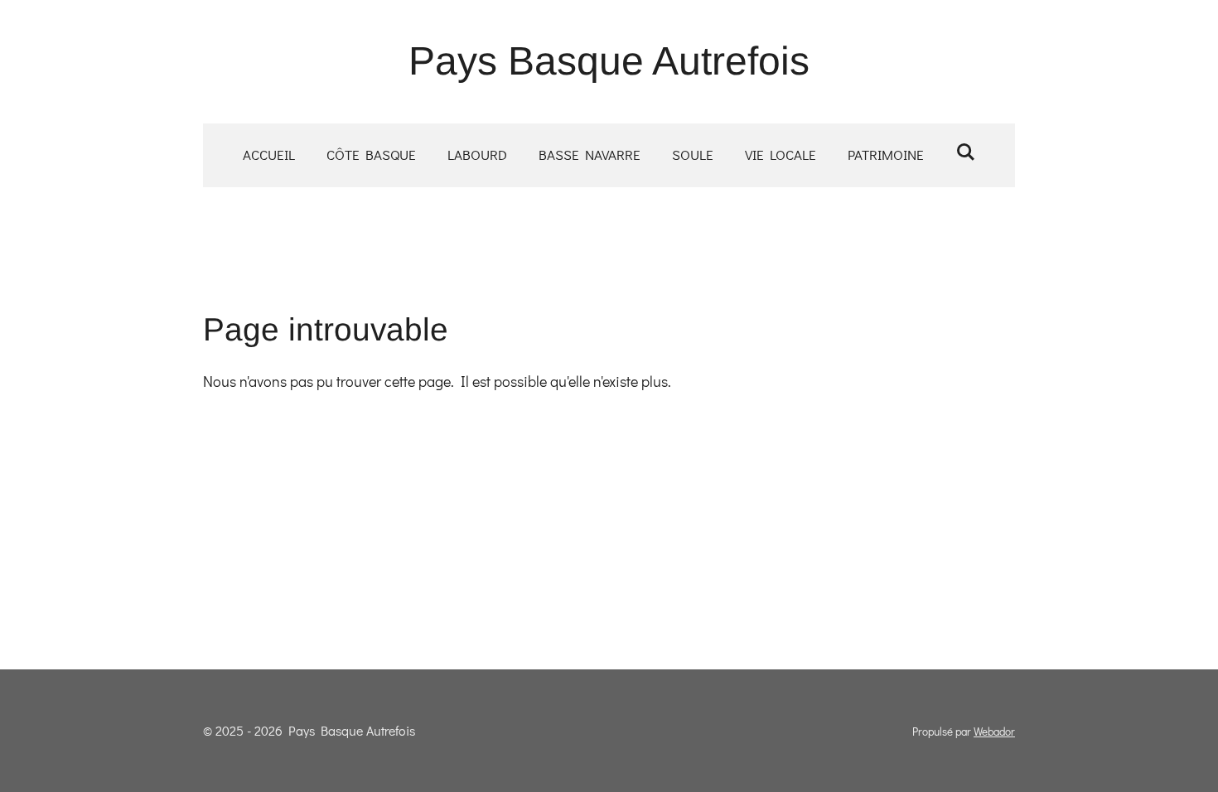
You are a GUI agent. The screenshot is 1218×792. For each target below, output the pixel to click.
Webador (994, 731)
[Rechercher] (965, 152)
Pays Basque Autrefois (609, 61)
